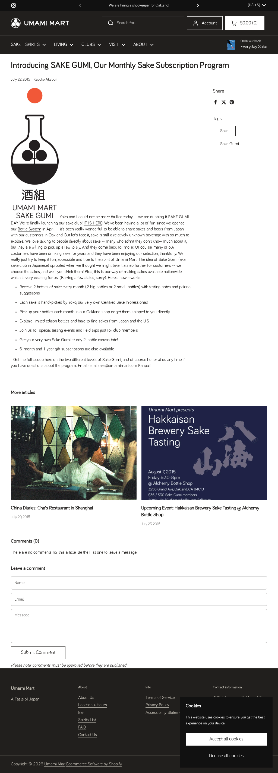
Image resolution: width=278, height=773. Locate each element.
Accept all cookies (226, 739)
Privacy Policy (157, 705)
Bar (81, 712)
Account (209, 23)
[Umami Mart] (40, 23)
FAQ (82, 727)
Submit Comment (38, 652)
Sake (224, 131)
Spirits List (87, 720)
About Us (86, 697)
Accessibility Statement (165, 712)
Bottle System (29, 229)
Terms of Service (160, 697)
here (48, 359)
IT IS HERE (93, 223)
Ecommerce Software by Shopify (94, 764)
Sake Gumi (229, 144)
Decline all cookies (226, 755)
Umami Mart (54, 764)
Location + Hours (92, 705)
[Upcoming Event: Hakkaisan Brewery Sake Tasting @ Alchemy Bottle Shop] (204, 453)
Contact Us (87, 735)
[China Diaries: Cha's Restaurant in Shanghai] (74, 453)
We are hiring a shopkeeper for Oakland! (139, 5)
